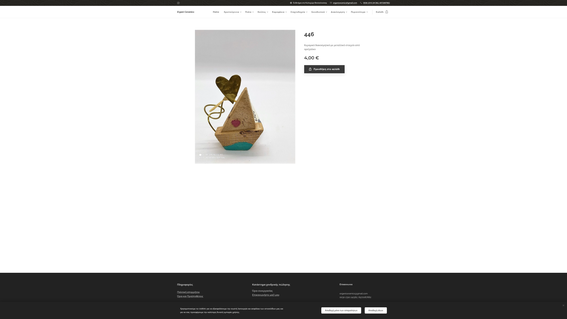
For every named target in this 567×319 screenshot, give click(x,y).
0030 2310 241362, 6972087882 (376, 2)
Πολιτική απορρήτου (188, 292)
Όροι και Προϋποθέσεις (190, 296)
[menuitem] (216, 12)
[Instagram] (178, 2)
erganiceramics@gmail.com (345, 2)
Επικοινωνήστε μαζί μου (265, 294)
